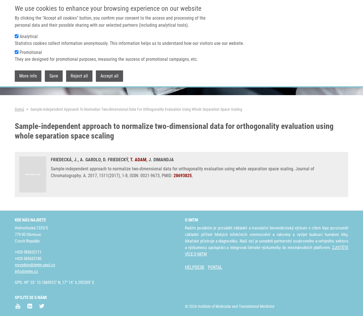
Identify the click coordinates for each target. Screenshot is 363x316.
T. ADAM (138, 159)
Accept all (109, 76)
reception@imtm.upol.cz (35, 264)
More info (28, 76)
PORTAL (215, 267)
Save (53, 76)
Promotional (31, 52)
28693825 (183, 175)
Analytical (29, 36)
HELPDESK (194, 267)
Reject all (79, 76)
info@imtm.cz (26, 271)
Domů (19, 109)
